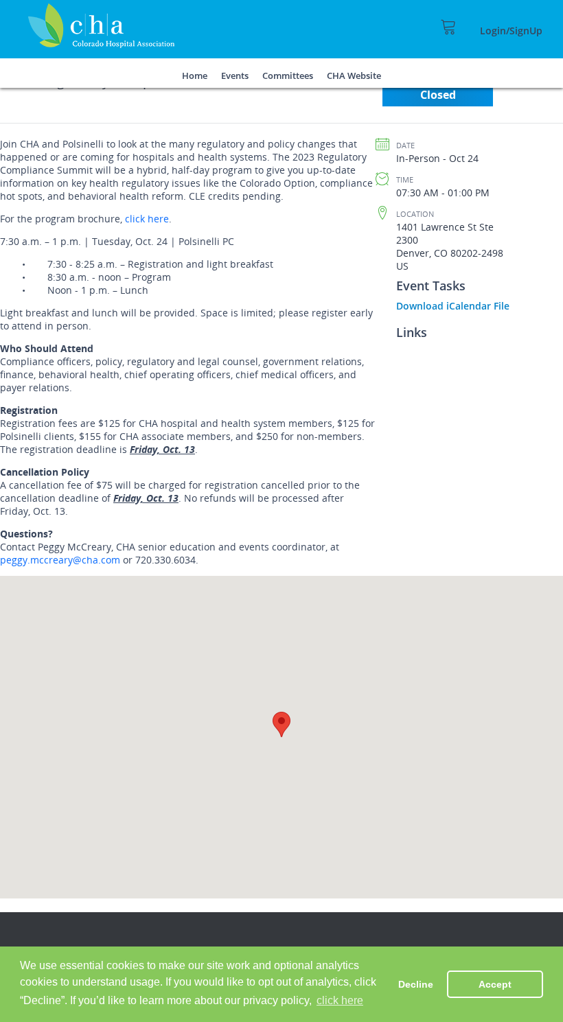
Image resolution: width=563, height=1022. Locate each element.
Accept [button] (495, 984)
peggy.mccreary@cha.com (60, 559)
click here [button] (340, 1000)
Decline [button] (415, 984)
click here (147, 218)
